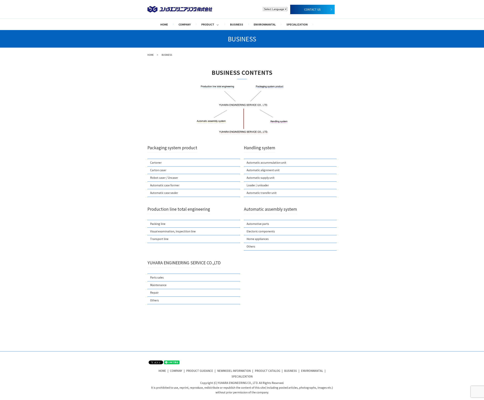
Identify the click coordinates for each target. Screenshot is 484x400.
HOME (164, 24)
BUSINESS (236, 24)
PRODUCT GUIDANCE (199, 371)
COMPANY (184, 24)
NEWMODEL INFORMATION (234, 371)
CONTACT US (312, 9)
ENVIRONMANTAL (265, 24)
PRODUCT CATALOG (267, 371)
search (321, 24)
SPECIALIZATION (297, 24)
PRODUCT (207, 24)
